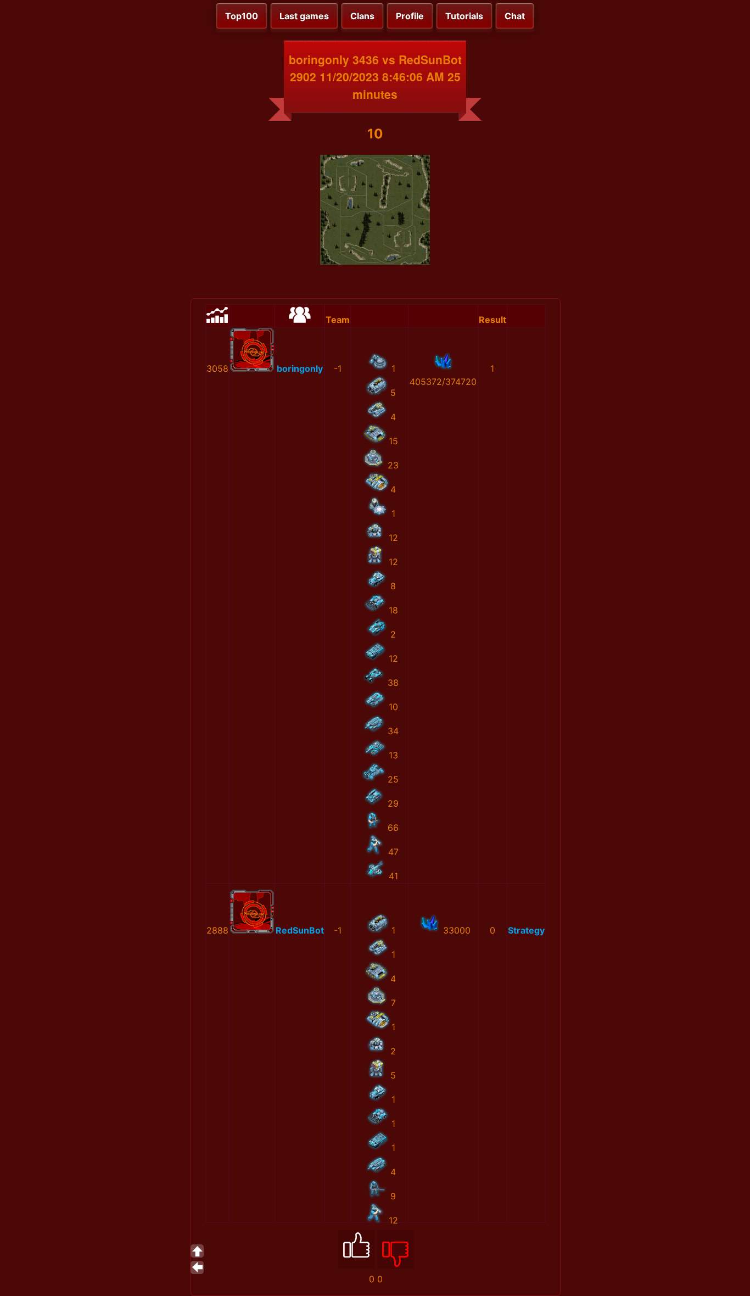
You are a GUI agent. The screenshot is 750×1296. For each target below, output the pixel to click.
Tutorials (464, 15)
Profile (410, 15)
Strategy (526, 930)
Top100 (241, 15)
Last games (304, 15)
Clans (362, 15)
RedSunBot (300, 930)
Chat (515, 15)
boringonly (300, 368)
